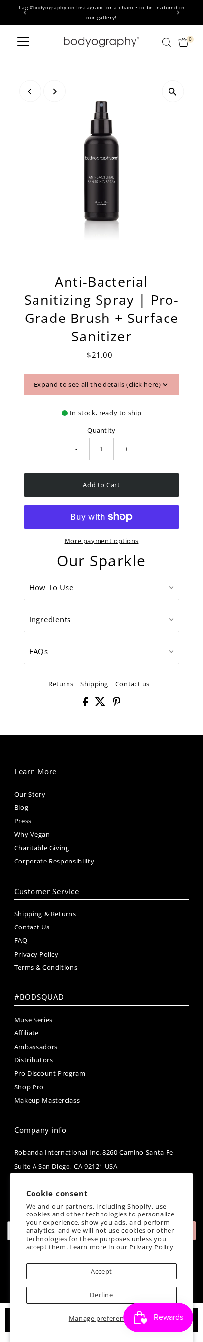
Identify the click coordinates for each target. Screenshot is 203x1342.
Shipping (94, 684)
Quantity (101, 430)
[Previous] (25, 12)
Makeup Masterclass (47, 1100)
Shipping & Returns (45, 913)
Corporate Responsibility (54, 861)
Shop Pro (29, 1087)
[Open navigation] (23, 42)
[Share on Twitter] (101, 704)
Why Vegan (32, 834)
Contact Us (31, 927)
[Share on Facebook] (86, 704)
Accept (101, 1271)
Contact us (132, 684)
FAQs (38, 651)
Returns (60, 684)
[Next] (178, 12)
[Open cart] (183, 42)
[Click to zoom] (173, 91)
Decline (101, 1294)
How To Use (51, 587)
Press (23, 820)
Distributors (33, 1059)
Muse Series (33, 1019)
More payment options (102, 540)
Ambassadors (36, 1046)
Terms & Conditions (45, 967)
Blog (21, 807)
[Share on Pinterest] (117, 704)
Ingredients (50, 619)
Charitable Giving (41, 847)
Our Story (30, 794)
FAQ (21, 940)
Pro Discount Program (50, 1073)
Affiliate (26, 1032)
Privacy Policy (151, 1247)
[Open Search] (166, 42)
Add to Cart (101, 484)
